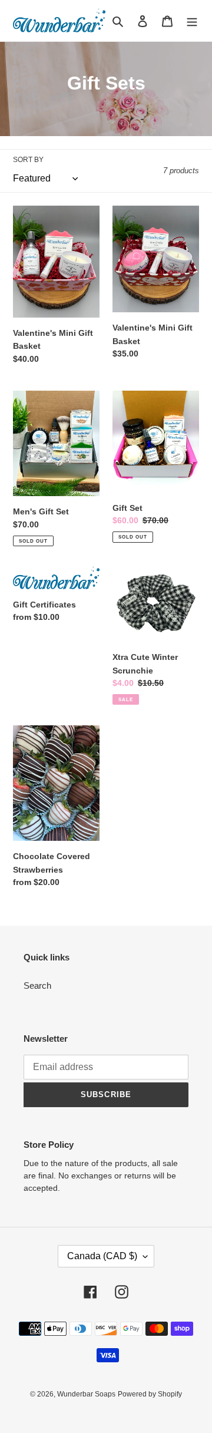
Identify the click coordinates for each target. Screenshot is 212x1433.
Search (37, 985)
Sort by (28, 160)
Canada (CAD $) (102, 1256)
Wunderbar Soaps (86, 1394)
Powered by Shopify (150, 1394)
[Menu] (192, 21)
